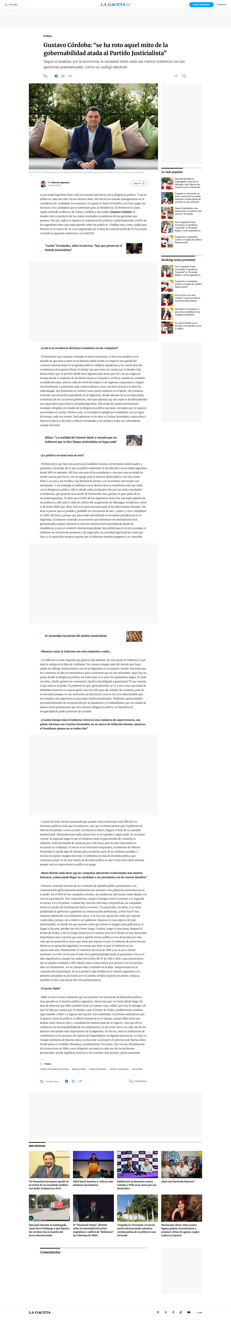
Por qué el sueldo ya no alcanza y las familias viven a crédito (188, 326)
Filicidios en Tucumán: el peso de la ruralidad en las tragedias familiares (187, 312)
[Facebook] (173, 1312)
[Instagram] (158, 1312)
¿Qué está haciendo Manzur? (178, 1181)
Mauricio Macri (79, 1069)
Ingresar (222, 5)
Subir (200, 1313)
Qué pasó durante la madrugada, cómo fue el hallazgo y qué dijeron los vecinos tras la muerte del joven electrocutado (187, 184)
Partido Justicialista (119, 1069)
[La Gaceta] (115, 5)
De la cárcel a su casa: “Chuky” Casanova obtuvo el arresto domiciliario (187, 298)
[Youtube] (188, 1312)
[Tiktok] (181, 1312)
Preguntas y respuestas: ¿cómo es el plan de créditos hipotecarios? (188, 240)
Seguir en (137, 183)
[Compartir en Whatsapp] (63, 77)
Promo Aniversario (201, 5)
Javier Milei (137, 1069)
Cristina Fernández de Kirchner (54, 1069)
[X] (166, 1312)
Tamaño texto (51, 1081)
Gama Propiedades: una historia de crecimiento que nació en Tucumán (188, 211)
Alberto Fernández (97, 1069)
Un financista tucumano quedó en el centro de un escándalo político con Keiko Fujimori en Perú (49, 1185)
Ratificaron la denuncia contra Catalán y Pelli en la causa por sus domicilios (136, 1185)
